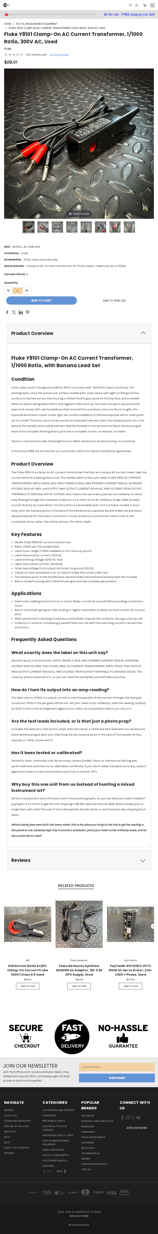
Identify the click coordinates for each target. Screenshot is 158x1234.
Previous (4, 926)
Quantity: (11, 283)
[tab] (79, 333)
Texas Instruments (93, 1137)
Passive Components (56, 1155)
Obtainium (87, 1142)
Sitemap (9, 1153)
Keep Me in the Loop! (16, 1126)
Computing (49, 1115)
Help (6, 1137)
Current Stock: (15, 274)
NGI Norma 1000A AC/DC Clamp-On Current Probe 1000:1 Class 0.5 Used (27, 970)
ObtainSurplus (90, 1153)
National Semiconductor (97, 1121)
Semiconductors (54, 1149)
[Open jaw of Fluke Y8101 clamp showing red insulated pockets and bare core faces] (43, 227)
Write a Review (59, 54)
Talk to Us (10, 1115)
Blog (7, 1142)
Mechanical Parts (54, 1120)
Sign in (8, 1147)
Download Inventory (17, 1120)
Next (153, 926)
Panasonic (87, 1126)
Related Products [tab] (76, 885)
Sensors (48, 1165)
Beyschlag (88, 1147)
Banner (85, 1158)
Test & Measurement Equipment (56, 1142)
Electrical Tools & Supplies (55, 1128)
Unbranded (88, 1131)
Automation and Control (58, 1110)
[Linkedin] (21, 312)
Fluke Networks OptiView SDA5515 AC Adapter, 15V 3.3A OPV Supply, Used (79, 970)
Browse (9, 1110)
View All (86, 1169)
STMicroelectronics (94, 1164)
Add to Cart (28, 986)
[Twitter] (14, 312)
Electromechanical (55, 1160)
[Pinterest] (28, 312)
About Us (10, 1131)
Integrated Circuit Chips (58, 1135)
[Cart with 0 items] (145, 5)
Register (23, 1147)
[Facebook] (7, 312)
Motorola (87, 1115)
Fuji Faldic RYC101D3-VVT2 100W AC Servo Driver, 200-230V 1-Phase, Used (131, 970)
